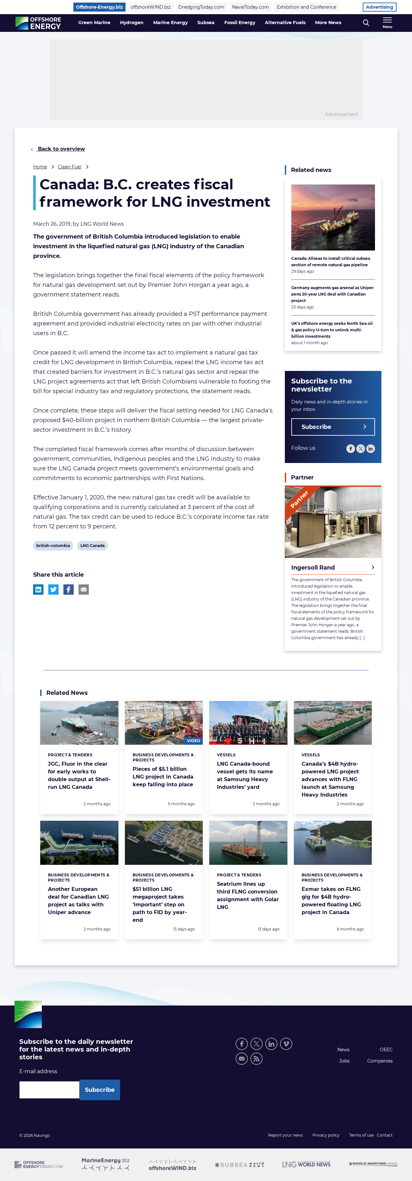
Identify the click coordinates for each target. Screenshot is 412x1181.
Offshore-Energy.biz (99, 7)
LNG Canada (92, 547)
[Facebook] (350, 448)
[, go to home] (38, 23)
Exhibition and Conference (306, 7)
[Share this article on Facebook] (68, 589)
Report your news (285, 1135)
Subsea (206, 22)
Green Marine (94, 22)
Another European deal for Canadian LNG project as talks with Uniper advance (78, 900)
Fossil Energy (239, 22)
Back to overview (60, 149)
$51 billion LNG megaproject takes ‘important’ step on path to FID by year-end (160, 904)
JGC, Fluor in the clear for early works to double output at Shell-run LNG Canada (79, 775)
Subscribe (316, 426)
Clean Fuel (69, 167)
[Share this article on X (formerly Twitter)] (53, 589)
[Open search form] (366, 23)
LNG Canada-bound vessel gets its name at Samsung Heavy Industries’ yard (245, 775)
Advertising (379, 7)
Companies (380, 1061)
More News (328, 22)
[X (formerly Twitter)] (256, 1044)
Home (40, 167)
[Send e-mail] (242, 1059)
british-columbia (53, 547)
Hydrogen (132, 22)
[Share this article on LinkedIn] (38, 589)
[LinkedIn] (370, 448)
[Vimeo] (286, 1044)
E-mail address (38, 1071)
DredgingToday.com (201, 7)
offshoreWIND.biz (151, 7)
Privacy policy (326, 1135)
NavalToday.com (250, 7)
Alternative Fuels (285, 22)
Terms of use (361, 1135)
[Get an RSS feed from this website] (256, 1059)
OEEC (386, 1050)
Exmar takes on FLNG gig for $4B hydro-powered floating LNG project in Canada (331, 900)
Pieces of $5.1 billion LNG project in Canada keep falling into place (163, 777)
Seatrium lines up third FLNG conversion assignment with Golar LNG (248, 895)
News (343, 1050)
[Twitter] (360, 448)
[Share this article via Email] (84, 589)
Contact (385, 1135)
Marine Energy (170, 22)
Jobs (344, 1061)
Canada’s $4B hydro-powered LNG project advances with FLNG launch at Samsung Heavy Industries (330, 779)
